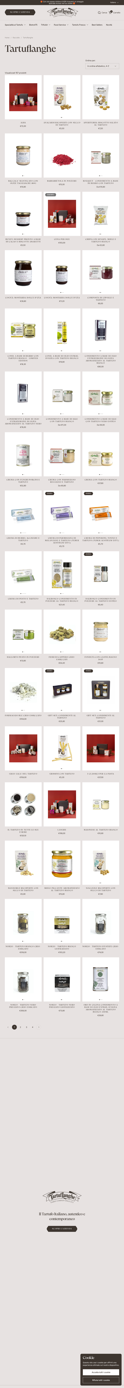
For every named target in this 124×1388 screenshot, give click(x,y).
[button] (102, 12)
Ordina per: (90, 60)
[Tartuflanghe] (62, 12)
